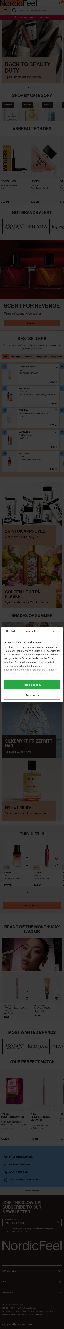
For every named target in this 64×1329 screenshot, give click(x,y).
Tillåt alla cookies (32, 684)
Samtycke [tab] (11, 630)
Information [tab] (32, 630)
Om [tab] (52, 630)
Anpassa (30, 695)
